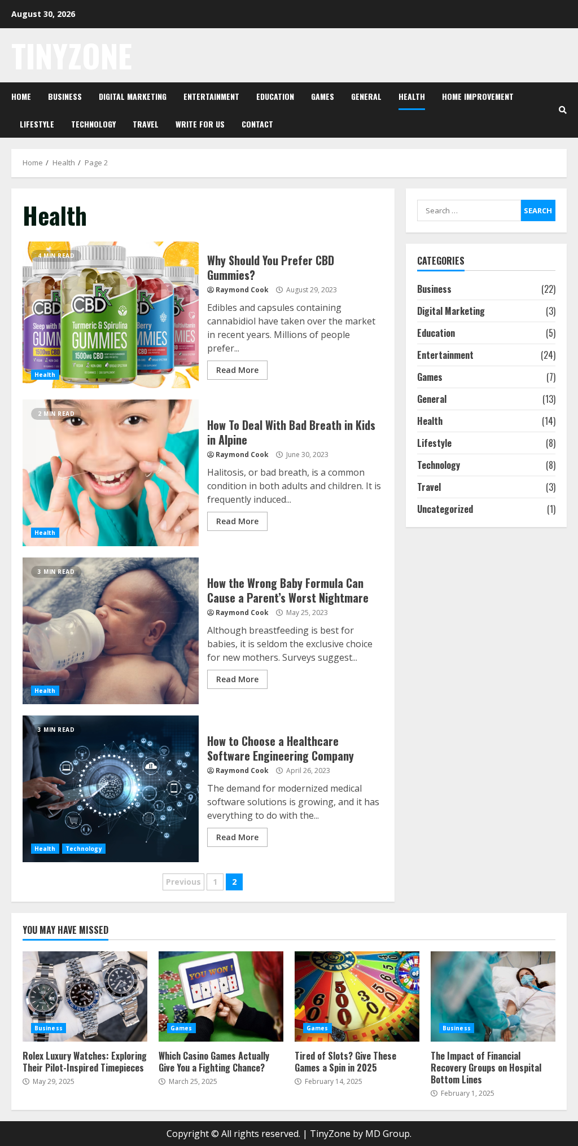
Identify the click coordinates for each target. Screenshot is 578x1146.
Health (412, 96)
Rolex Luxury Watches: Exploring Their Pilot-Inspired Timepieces (85, 996)
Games (322, 96)
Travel (146, 124)
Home (21, 96)
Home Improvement (478, 96)
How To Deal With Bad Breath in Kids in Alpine (111, 472)
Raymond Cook (242, 290)
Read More (237, 370)
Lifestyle (37, 124)
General (366, 96)
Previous (183, 881)
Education (275, 96)
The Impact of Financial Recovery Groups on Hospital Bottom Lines (493, 996)
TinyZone (71, 55)
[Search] (563, 110)
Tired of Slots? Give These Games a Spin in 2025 (357, 996)
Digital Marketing (133, 96)
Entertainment (211, 96)
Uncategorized (445, 509)
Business (65, 96)
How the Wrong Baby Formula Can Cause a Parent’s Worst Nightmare (111, 630)
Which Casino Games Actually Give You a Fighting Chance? (221, 996)
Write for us (200, 124)
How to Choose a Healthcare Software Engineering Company (111, 788)
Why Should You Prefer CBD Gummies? (111, 315)
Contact (257, 124)
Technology (93, 124)
